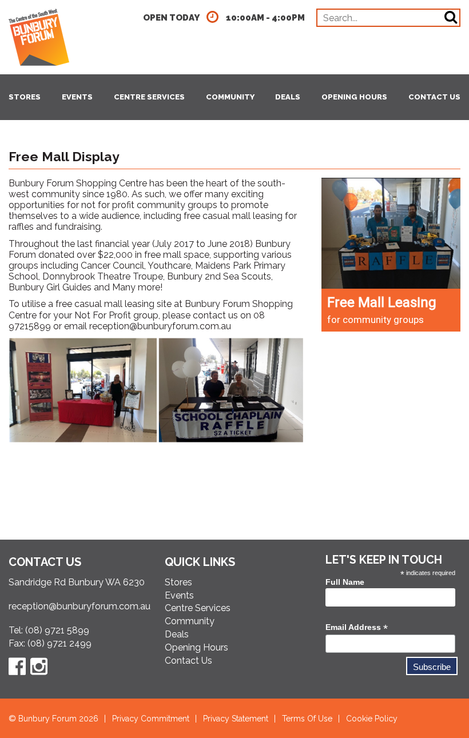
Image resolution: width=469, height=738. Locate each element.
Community (230, 97)
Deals (287, 97)
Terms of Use (307, 718)
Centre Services (149, 97)
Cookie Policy (372, 718)
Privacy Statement (235, 718)
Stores (25, 97)
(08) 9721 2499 (59, 643)
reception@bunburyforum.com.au (160, 326)
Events (77, 97)
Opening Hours (354, 97)
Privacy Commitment (150, 718)
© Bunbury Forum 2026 (53, 718)
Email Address (356, 627)
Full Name (344, 582)
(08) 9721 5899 (57, 630)
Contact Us (434, 97)
